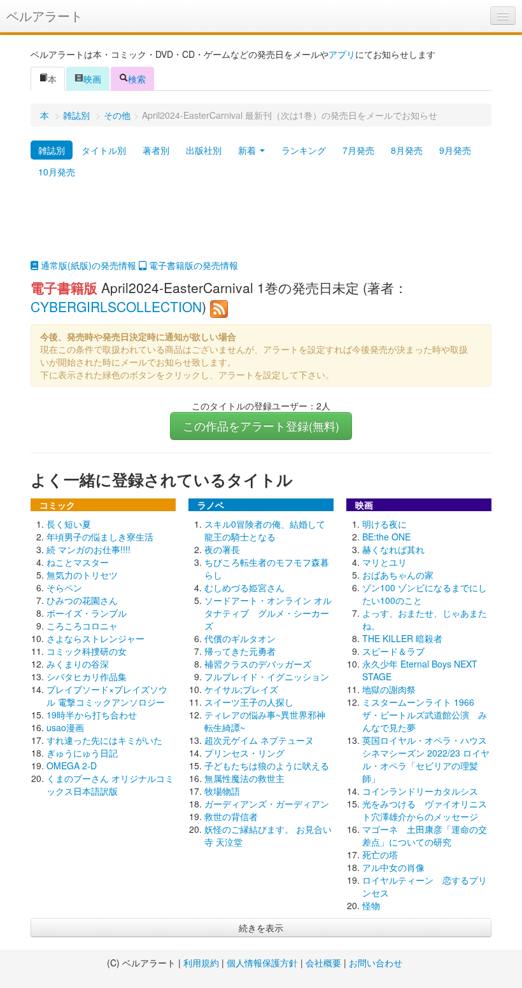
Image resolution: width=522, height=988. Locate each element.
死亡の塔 (380, 854)
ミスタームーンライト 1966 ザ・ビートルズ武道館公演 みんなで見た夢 (424, 715)
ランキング (303, 150)
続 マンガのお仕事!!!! (88, 549)
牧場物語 (222, 791)
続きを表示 (261, 927)
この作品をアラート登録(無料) (261, 426)
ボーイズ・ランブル (86, 613)
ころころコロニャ (82, 625)
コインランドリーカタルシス (420, 791)
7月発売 (358, 150)
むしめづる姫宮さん (244, 587)
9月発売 (455, 150)
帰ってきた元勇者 (240, 651)
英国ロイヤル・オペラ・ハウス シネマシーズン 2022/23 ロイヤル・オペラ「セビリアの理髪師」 (429, 759)
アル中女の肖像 (393, 867)
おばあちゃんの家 (398, 574)
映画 (92, 78)
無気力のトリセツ (82, 574)
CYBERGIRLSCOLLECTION (116, 306)
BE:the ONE (386, 536)
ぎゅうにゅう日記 (82, 752)
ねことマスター (77, 562)
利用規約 (201, 962)
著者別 (156, 150)
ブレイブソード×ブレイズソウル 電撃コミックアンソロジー (106, 695)
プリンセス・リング (244, 752)
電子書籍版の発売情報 (192, 265)
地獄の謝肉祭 (389, 689)
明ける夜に (384, 524)
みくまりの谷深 (77, 663)
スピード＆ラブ (393, 651)
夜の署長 (222, 549)
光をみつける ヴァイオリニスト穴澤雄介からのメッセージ (424, 810)
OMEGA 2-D (71, 765)
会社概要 (323, 962)
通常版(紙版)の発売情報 (87, 265)
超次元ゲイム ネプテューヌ (259, 740)
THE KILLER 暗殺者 (402, 638)
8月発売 (407, 150)
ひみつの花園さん (82, 600)
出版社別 (204, 150)
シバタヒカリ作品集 (86, 676)
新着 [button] (248, 150)
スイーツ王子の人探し (248, 702)
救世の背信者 (231, 816)
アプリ (341, 54)
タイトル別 (103, 150)
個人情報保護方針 (262, 962)
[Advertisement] (261, 227)
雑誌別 (76, 115)
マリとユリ (384, 562)
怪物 (371, 905)
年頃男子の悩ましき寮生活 (99, 536)
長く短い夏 (68, 524)
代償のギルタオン (240, 638)
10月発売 (56, 171)
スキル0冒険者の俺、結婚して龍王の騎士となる (264, 530)
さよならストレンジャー (95, 638)
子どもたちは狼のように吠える (266, 765)
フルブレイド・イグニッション (266, 676)
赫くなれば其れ (393, 549)
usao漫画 (65, 727)
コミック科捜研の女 (86, 651)
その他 (117, 115)
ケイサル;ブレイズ (241, 689)
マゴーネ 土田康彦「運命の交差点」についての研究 (424, 835)
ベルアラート (44, 15)
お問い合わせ (375, 962)
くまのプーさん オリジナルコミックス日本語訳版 (110, 784)
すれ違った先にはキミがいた (104, 740)
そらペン (64, 587)
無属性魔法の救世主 (244, 778)
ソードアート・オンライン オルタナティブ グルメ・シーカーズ (268, 613)
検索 (137, 78)
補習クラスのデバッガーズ (257, 663)
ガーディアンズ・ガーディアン (266, 803)
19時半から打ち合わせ (91, 714)
